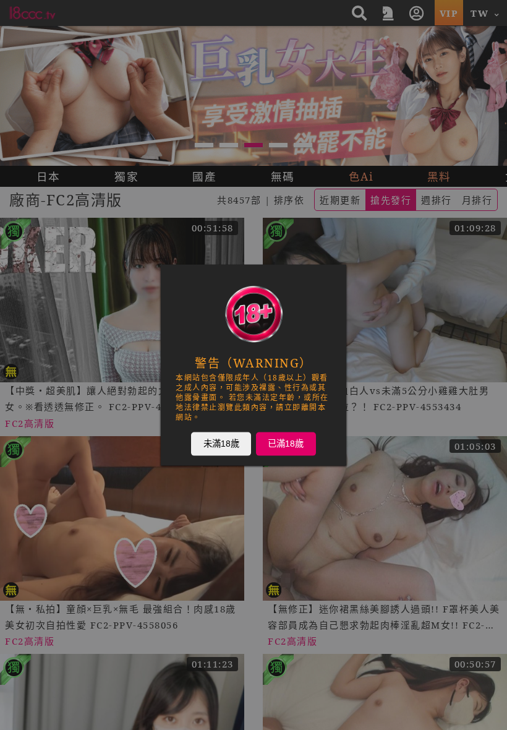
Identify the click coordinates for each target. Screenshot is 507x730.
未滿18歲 (221, 444)
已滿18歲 (286, 444)
